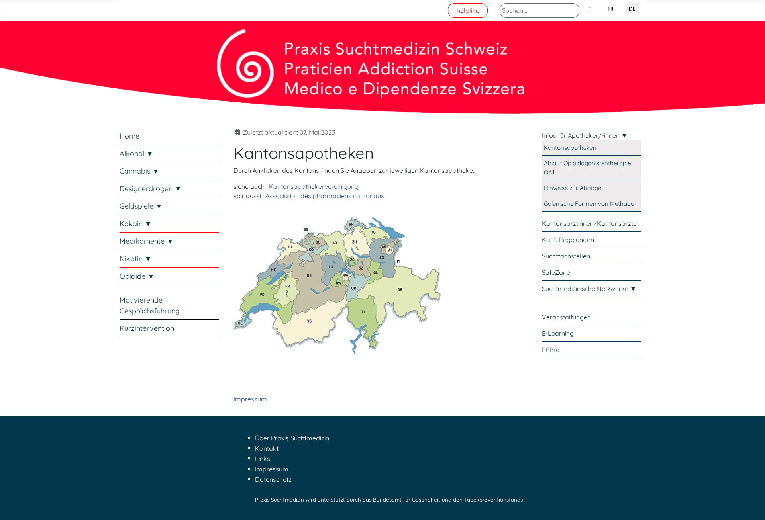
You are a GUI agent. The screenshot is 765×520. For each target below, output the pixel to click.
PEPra (551, 350)
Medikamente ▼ (147, 241)
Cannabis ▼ (139, 171)
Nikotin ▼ (136, 258)
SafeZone (556, 272)
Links (262, 459)
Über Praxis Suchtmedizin (292, 438)
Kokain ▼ (136, 223)
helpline (468, 10)
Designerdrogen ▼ (151, 188)
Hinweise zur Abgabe (572, 188)
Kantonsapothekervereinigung (314, 186)
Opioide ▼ (137, 276)
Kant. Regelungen (568, 240)
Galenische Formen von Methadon (591, 203)
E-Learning (558, 333)
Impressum (250, 399)
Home (129, 136)
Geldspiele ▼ (141, 206)
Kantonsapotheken (570, 147)
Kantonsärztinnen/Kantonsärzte (589, 223)
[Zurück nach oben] (751, 505)
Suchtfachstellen (566, 256)
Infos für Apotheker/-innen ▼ (585, 135)
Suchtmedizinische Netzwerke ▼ (589, 289)
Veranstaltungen (566, 317)
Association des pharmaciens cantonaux (324, 196)
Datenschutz (273, 479)
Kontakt (267, 448)
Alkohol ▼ (136, 153)
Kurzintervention (147, 328)
